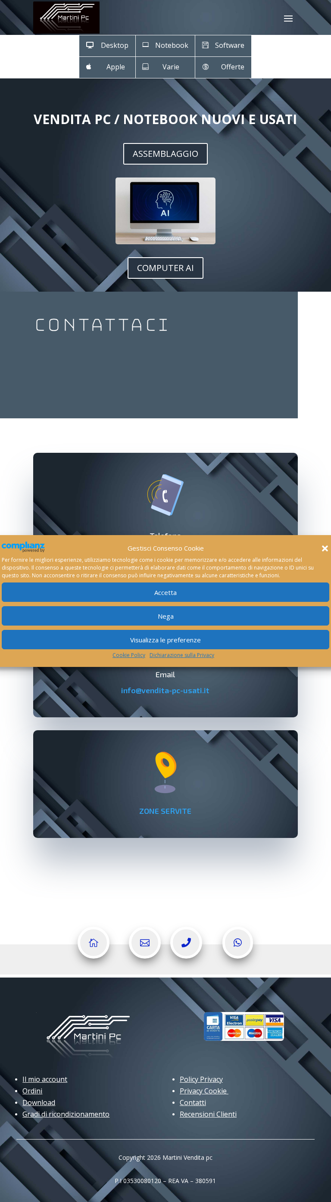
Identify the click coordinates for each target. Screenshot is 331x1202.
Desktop (114, 45)
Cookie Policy (128, 655)
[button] (325, 548)
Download (38, 1102)
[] (145, 956)
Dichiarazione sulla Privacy (182, 655)
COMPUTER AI (165, 268)
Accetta (165, 592)
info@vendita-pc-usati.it (165, 690)
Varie (170, 67)
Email (165, 674)
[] (93, 956)
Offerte (232, 67)
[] (186, 956)
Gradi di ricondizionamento (65, 1114)
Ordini (32, 1091)
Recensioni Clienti (208, 1114)
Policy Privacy (201, 1079)
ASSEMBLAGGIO (165, 153)
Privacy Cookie (204, 1091)
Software (229, 45)
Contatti (193, 1102)
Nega (166, 616)
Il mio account (44, 1079)
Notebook (171, 45)
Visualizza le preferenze (165, 639)
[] (237, 956)
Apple (115, 67)
